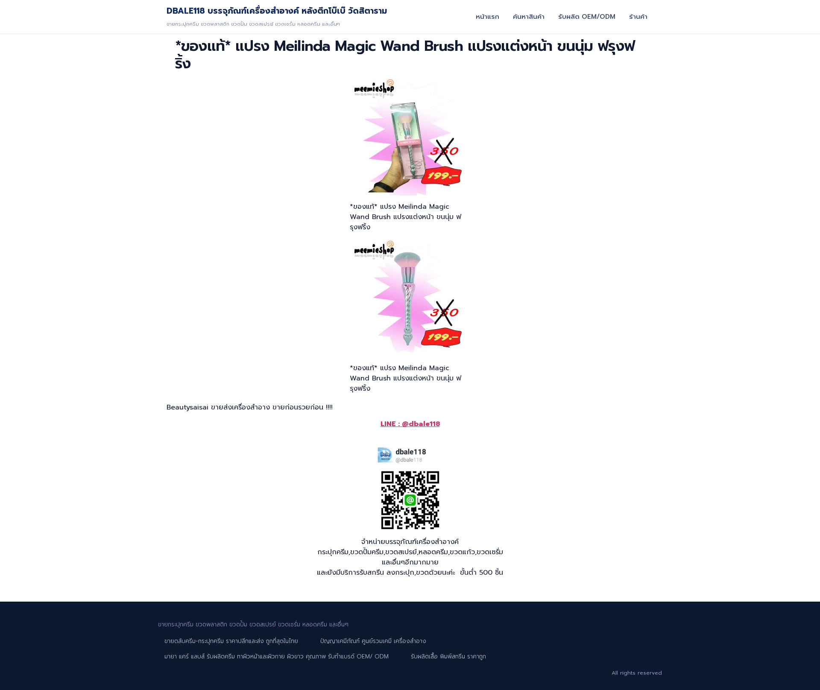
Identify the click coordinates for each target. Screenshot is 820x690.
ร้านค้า (638, 16)
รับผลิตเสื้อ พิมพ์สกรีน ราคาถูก (448, 656)
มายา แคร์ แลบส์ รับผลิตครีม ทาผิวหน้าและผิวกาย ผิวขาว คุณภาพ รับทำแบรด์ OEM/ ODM (276, 656)
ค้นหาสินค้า (529, 16)
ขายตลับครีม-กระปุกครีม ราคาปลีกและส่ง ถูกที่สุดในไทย (231, 641)
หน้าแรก (487, 16)
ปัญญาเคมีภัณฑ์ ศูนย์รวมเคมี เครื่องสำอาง (373, 641)
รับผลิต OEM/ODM (586, 16)
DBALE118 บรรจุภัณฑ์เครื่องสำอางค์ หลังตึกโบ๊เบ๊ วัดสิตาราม (277, 11)
